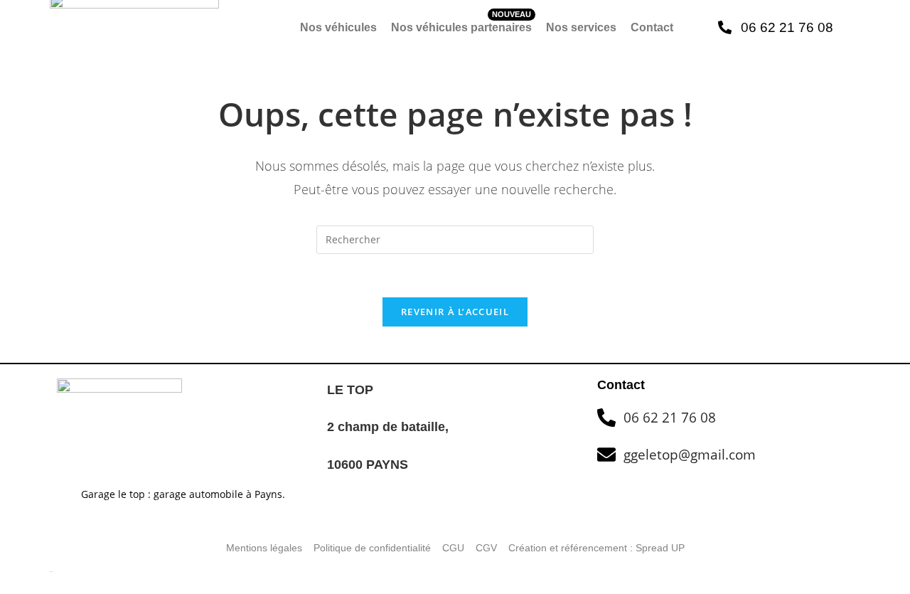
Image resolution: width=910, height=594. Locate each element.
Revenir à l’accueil (455, 311)
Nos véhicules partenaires (461, 27)
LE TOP (350, 390)
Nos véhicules (338, 27)
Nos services (581, 27)
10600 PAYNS (367, 464)
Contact (652, 27)
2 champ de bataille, (389, 427)
